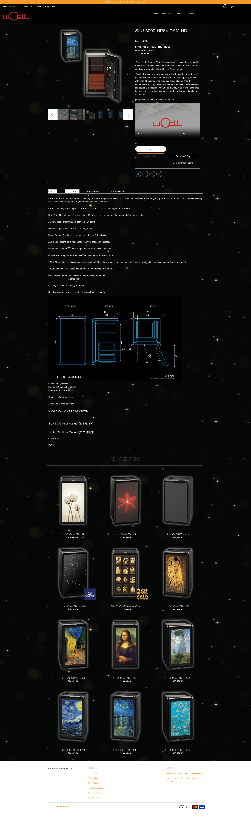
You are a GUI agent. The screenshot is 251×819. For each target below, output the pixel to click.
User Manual (93, 191)
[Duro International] (16, 16)
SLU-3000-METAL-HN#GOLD (125, 572)
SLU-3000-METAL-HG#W (73, 572)
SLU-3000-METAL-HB (178, 500)
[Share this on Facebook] (145, 174)
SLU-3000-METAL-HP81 (125, 644)
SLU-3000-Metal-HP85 (178, 716)
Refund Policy (93, 783)
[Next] (128, 66)
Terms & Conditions (96, 788)
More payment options (183, 163)
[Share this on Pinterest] (152, 174)
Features (52, 191)
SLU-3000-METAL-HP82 (178, 644)
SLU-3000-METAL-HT (73, 500)
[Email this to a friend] (159, 174)
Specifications (72, 191)
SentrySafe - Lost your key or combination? (184, 773)
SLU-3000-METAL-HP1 (178, 572)
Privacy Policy (93, 778)
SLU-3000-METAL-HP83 (73, 716)
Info (179, 14)
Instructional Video (117, 191)
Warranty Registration (46, 6)
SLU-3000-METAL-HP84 (125, 716)
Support (191, 14)
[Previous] (53, 66)
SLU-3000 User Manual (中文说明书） (72, 432)
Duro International (10, 6)
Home (155, 14)
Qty (137, 144)
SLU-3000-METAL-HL (125, 500)
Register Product (94, 798)
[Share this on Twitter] (138, 174)
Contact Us (27, 6)
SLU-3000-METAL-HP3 (73, 644)
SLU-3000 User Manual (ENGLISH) (70, 423)
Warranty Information (96, 793)
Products (166, 14)
